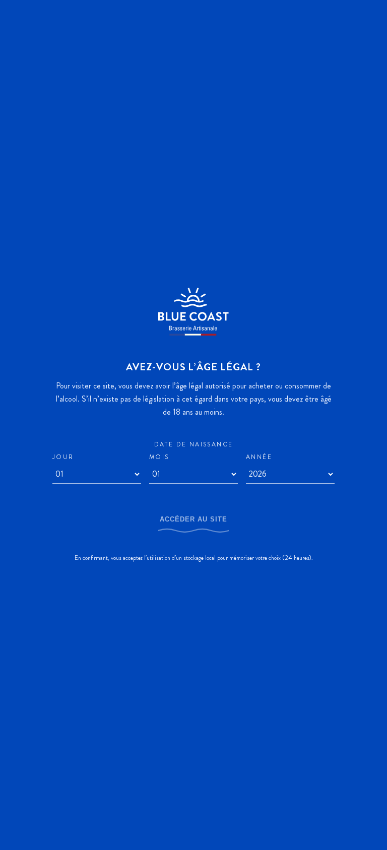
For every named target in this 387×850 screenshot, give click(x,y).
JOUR (63, 457)
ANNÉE (259, 457)
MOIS (159, 457)
